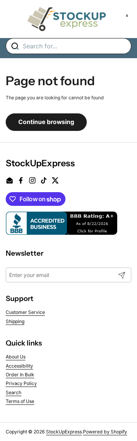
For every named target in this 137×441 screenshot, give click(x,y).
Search (13, 392)
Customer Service (25, 312)
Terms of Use (20, 401)
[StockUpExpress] (66, 19)
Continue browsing (46, 122)
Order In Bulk (20, 374)
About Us (15, 357)
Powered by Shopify (105, 432)
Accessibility (19, 366)
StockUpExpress (64, 432)
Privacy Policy (21, 383)
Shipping (15, 321)
